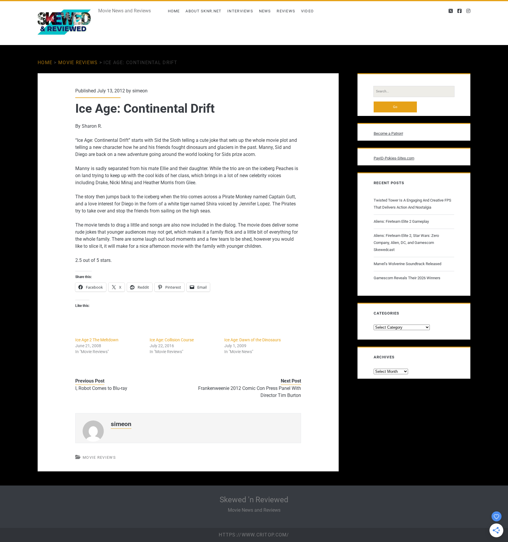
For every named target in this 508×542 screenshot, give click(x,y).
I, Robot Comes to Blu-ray (101, 388)
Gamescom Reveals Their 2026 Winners (407, 278)
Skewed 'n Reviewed (254, 499)
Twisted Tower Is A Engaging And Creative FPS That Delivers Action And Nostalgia (412, 204)
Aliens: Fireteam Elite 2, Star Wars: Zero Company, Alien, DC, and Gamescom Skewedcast (406, 242)
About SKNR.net (203, 11)
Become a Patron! (388, 133)
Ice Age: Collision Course (172, 339)
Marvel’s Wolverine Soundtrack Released (407, 264)
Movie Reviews (78, 62)
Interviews (240, 11)
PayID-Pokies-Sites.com (394, 158)
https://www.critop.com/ (254, 535)
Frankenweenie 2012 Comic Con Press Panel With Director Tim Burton (249, 391)
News (265, 11)
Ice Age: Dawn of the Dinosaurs (252, 339)
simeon (140, 91)
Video (307, 11)
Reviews (286, 11)
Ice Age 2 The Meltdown (96, 339)
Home (174, 11)
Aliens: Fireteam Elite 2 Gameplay (401, 221)
